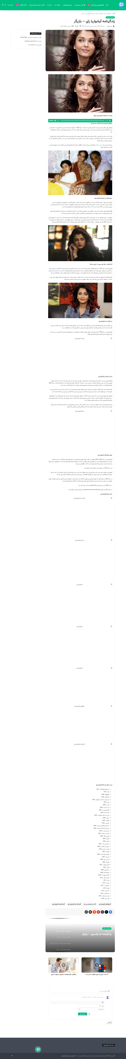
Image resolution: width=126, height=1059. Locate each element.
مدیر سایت (109, 26)
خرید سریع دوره (79, 5)
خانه (107, 5)
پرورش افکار (99, 145)
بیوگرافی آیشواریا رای (104, 904)
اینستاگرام (20, 5)
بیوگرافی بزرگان (107, 14)
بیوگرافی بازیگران (99, 14)
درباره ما (50, 5)
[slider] (51, 120)
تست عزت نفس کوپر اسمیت (36, 5)
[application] (80, 120)
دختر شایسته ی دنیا (89, 904)
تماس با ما (10, 5)
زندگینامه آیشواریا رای (58, 904)
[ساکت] (55, 121)
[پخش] (110, 121)
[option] (80, 935)
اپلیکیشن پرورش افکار (95, 5)
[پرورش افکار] (121, 5)
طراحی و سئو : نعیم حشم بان (68, 1056)
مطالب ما (57, 5)
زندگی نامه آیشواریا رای (74, 904)
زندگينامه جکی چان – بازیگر (97, 934)
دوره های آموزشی (68, 5)
